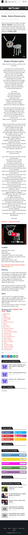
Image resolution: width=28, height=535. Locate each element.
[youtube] (8, 439)
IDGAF (4, 323)
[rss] (20, 439)
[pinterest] (8, 435)
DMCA (14, 530)
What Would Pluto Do (9, 336)
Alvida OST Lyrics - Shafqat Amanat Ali (16, 487)
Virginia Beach (6, 314)
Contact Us (14, 528)
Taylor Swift (13, 455)
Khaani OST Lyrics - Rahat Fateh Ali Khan (17, 501)
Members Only (7, 333)
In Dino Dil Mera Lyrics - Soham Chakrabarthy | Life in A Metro (17, 514)
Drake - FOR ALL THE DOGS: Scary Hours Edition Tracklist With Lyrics (17, 366)
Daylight (5, 320)
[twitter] (20, 432)
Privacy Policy (21, 528)
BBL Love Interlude (8, 341)
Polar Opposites (8, 349)
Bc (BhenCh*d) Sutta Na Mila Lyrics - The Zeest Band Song (16, 507)
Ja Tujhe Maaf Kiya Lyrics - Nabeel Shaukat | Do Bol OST (17, 494)
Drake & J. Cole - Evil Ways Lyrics (17, 379)
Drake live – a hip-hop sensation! (11, 221)
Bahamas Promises (9, 328)
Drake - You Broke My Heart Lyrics (17, 372)
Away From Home (8, 348)
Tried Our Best (7, 330)
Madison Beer (13, 467)
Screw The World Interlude (10, 331)
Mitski (13, 472)
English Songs (8, 13)
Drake (9, 352)
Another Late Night (8, 346)
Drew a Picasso (8, 335)
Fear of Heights (7, 318)
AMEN (4, 315)
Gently (5, 343)
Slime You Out (6, 327)
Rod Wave (13, 463)
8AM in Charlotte (8, 340)
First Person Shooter (8, 322)
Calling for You (6, 317)
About (9, 528)
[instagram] (20, 435)
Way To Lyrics (6, 19)
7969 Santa (6, 325)
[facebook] (8, 432)
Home (3, 13)
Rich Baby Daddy (8, 344)
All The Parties (7, 338)
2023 (6, 352)
